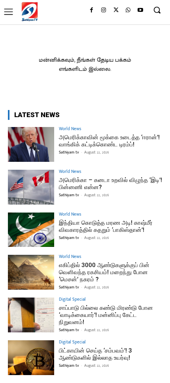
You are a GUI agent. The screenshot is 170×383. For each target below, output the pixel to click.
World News (70, 129)
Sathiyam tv (69, 152)
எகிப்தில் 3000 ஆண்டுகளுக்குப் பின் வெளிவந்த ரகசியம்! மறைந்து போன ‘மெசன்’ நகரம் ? (104, 272)
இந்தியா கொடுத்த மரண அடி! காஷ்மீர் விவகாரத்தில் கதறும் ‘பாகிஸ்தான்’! (106, 226)
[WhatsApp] (128, 10)
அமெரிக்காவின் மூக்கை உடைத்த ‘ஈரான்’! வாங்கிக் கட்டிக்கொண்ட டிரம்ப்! (109, 141)
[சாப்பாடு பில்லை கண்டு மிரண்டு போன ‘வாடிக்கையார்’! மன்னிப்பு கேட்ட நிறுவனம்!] (31, 315)
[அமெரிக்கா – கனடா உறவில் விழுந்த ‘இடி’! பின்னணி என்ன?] (31, 187)
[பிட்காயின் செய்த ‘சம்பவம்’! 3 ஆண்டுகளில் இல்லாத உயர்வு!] (31, 357)
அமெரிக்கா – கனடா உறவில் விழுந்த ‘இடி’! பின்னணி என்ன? (110, 183)
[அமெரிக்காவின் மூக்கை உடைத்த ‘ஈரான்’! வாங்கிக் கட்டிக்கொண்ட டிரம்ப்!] (31, 144)
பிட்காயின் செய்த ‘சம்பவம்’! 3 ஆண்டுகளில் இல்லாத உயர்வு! (95, 354)
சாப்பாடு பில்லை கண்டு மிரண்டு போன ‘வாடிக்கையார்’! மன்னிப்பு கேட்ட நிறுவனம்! (106, 315)
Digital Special (72, 300)
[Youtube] (140, 10)
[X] (116, 10)
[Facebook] (91, 10)
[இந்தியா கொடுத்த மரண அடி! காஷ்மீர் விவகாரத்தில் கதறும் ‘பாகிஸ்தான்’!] (31, 229)
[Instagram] (104, 10)
